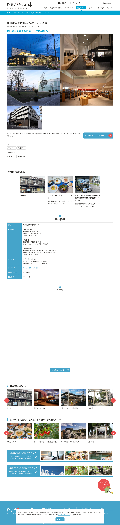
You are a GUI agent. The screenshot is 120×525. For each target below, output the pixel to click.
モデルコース (69, 8)
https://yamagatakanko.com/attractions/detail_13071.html (87, 178)
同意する (60, 519)
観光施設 (10, 156)
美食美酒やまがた (56, 8)
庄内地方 (10, 148)
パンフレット (67, 508)
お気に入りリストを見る (103, 483)
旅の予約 (101, 8)
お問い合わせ (104, 513)
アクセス (110, 8)
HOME (9, 13)
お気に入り (64, 3)
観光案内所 (22, 156)
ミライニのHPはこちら (31, 268)
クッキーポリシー (64, 515)
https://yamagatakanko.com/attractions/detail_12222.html (32, 178)
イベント (92, 8)
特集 (45, 8)
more (8, 390)
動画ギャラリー (104, 508)
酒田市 (20, 148)
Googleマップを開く (58, 370)
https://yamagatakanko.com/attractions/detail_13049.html (60, 178)
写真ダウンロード (85, 508)
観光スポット (81, 8)
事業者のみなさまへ (48, 508)
